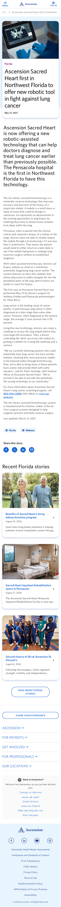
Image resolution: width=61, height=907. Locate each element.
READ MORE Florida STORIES (30, 692)
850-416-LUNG (12, 393)
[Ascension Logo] (30, 832)
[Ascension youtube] (37, 840)
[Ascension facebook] (11, 840)
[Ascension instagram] (49, 840)
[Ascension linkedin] (24, 840)
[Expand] (4, 12)
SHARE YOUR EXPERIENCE (30, 715)
